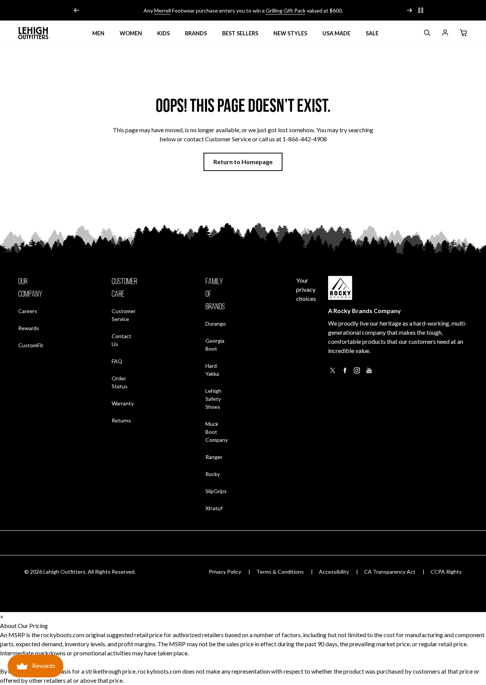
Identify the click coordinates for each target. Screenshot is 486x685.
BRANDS (196, 33)
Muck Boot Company (216, 432)
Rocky (212, 474)
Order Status (124, 382)
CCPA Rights (446, 571)
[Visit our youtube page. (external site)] (369, 372)
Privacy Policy (225, 571)
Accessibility (334, 571)
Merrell (162, 10)
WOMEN (131, 33)
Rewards (28, 327)
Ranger (213, 457)
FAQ (117, 361)
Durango (215, 323)
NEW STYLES (290, 33)
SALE (372, 33)
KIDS (163, 33)
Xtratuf (213, 508)
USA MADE (336, 33)
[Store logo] (33, 33)
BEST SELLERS (240, 33)
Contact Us (121, 340)
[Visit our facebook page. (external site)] (344, 372)
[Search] (426, 34)
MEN (98, 33)
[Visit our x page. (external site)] (332, 372)
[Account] (445, 34)
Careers (27, 310)
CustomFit (30, 345)
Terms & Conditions (280, 571)
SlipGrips (216, 491)
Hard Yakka (212, 369)
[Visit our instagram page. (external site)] (356, 372)
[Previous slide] (76, 10)
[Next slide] (409, 10)
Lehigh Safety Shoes (213, 399)
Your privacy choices (306, 289)
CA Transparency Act (389, 571)
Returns (121, 420)
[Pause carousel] (420, 10)
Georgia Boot (214, 344)
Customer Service (124, 315)
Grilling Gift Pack (286, 10)
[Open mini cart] (463, 33)
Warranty (123, 403)
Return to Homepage (243, 161)
